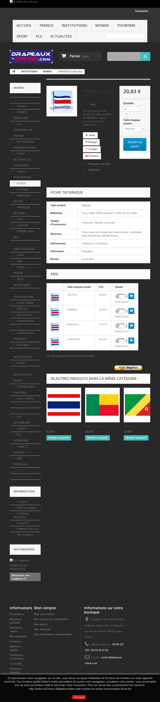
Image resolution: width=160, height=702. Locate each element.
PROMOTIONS (25, 321)
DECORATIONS (22, 356)
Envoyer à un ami (99, 163)
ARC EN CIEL (24, 315)
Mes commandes (44, 614)
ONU (19, 261)
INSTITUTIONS (74, 25)
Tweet (91, 135)
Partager (92, 142)
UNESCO (22, 309)
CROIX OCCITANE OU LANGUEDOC (22, 159)
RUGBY (21, 363)
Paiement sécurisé (27, 528)
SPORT (22, 36)
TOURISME (126, 25)
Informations (24, 491)
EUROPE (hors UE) (23, 234)
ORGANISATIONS (24, 249)
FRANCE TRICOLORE (20, 115)
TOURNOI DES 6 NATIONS (23, 389)
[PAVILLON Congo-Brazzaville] (141, 405)
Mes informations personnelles (53, 634)
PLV (39, 36)
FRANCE (46, 25)
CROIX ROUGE (19, 270)
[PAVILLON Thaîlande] (63, 405)
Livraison (21, 501)
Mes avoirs (40, 624)
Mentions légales (26, 507)
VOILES (21, 428)
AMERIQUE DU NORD (21, 210)
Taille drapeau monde (131, 122)
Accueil (24, 25)
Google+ (93, 149)
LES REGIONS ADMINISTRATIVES (25, 144)
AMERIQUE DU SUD (21, 198)
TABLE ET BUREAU (21, 449)
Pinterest (93, 155)
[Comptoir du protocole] (80, 4)
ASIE (19, 219)
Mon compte (45, 607)
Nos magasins (24, 534)
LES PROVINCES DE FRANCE (23, 130)
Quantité (128, 103)
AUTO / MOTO (25, 398)
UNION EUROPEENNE (22, 174)
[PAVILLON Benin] (102, 405)
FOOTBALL (23, 345)
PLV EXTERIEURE (21, 419)
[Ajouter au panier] (131, 296)
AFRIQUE (22, 189)
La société (22, 522)
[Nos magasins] (25, 560)
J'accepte (79, 697)
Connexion (141, 11)
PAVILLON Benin (96, 426)
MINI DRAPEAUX (20, 461)
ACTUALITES (61, 36)
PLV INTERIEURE (21, 437)
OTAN (20, 255)
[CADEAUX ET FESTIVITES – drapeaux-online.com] (31, 56)
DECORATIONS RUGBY (22, 377)
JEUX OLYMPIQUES (21, 282)
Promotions (17, 614)
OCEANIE (22, 225)
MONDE (102, 25)
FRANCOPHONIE (23, 296)
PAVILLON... (54, 426)
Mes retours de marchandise (51, 619)
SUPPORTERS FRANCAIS (23, 336)
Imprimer (94, 169)
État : (86, 104)
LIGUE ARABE (25, 302)
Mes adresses (42, 629)
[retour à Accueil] (14, 71)
